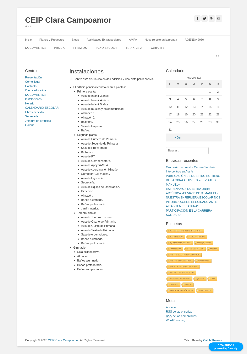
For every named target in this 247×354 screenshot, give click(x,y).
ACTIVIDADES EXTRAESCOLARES (186, 231)
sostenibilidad (205, 290)
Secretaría (31, 116)
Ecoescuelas (175, 249)
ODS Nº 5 (174, 284)
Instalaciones (33, 99)
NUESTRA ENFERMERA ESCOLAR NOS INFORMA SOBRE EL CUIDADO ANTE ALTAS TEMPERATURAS (193, 202)
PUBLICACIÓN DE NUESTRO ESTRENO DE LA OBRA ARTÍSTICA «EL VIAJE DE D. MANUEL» (193, 180)
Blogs (75, 39)
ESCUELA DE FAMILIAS (180, 261)
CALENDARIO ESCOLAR (42, 107)
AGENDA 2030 (194, 39)
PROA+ (188, 284)
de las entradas (179, 311)
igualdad (200, 278)
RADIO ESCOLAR (106, 47)
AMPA (133, 39)
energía (213, 249)
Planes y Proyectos (51, 39)
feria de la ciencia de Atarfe (182, 273)
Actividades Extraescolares (104, 39)
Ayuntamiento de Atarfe (180, 243)
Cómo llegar (32, 81)
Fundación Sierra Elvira (180, 278)
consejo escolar (204, 243)
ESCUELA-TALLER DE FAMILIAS (185, 255)
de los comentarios (181, 316)
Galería (29, 125)
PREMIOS (80, 47)
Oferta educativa (35, 90)
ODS (213, 278)
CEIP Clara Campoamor (68, 20)
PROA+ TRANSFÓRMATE (181, 290)
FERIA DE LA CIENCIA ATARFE (183, 267)
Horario (29, 103)
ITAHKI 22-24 (134, 47)
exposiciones (203, 261)
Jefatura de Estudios (38, 120)
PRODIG (60, 47)
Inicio (28, 39)
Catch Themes (212, 340)
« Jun (177, 137)
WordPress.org (175, 320)
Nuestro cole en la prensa (161, 39)
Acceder (171, 307)
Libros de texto (34, 112)
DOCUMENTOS (35, 47)
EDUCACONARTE (195, 249)
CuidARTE (157, 47)
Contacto (30, 86)
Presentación (33, 77)
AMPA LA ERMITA (197, 237)
